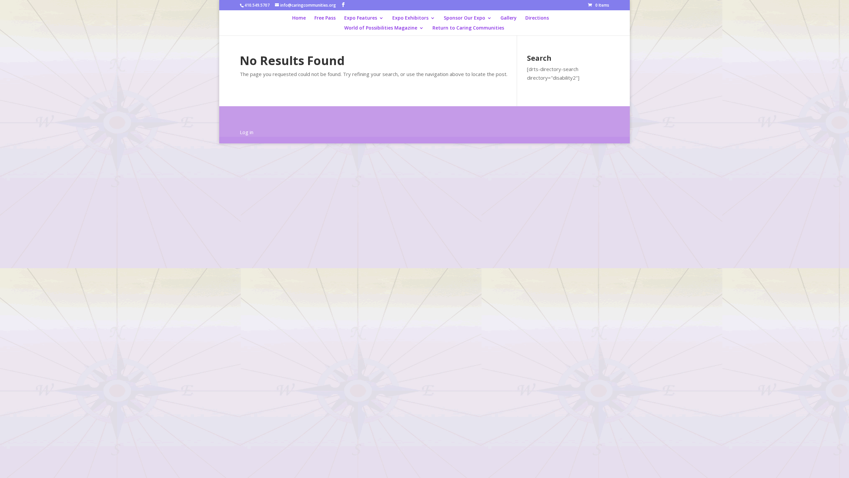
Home (299, 18)
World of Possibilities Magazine (380, 28)
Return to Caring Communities (468, 28)
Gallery (508, 18)
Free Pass (325, 18)
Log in (246, 132)
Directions (537, 18)
